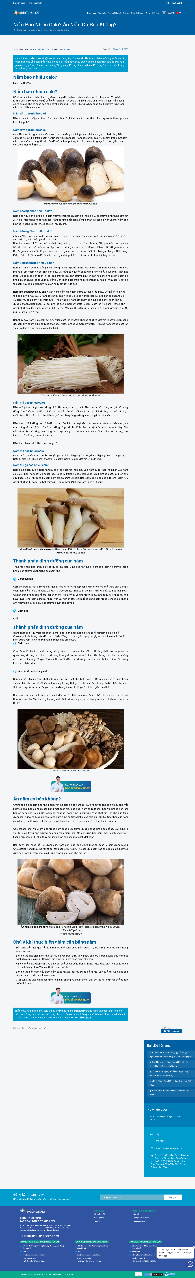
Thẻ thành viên (35, 3)
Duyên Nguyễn (64, 49)
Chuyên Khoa (137, 13)
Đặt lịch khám (19, 3)
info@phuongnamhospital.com (169, 1148)
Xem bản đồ (27, 1248)
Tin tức (97, 1221)
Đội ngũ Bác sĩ (114, 13)
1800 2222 (177, 3)
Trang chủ (91, 13)
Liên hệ (155, 13)
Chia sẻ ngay (173, 1031)
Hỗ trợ (148, 13)
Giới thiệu (102, 13)
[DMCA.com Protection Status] (153, 1274)
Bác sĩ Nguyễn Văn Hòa (39, 49)
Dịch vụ (126, 13)
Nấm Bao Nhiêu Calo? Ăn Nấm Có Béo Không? (64, 24)
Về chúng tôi (99, 1214)
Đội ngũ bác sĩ (100, 1218)
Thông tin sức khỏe (141, 1218)
